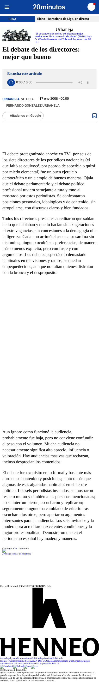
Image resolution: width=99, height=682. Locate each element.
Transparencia (14, 661)
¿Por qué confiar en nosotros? (16, 554)
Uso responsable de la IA (47, 663)
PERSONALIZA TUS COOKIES (37, 661)
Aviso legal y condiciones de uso (15, 658)
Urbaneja (10, 99)
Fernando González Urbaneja (33, 106)
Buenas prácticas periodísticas (20, 663)
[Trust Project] (13, 548)
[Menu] (6, 6)
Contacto (77, 661)
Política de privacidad (41, 658)
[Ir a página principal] (49, 7)
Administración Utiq (63, 661)
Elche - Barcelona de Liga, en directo (63, 19)
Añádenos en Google (25, 116)
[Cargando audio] (11, 82)
